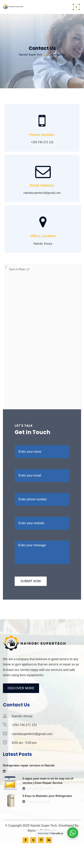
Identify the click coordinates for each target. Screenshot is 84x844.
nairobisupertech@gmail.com (32, 734)
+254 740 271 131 (24, 725)
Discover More (21, 688)
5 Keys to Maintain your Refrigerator (47, 796)
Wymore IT (35, 830)
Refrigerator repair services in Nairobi (29, 765)
